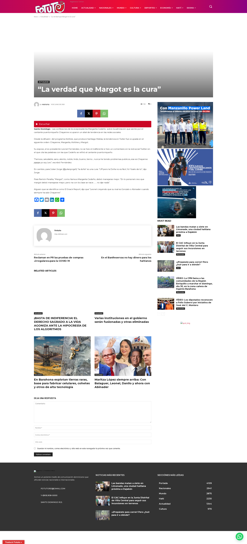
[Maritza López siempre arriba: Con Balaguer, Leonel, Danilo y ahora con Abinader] (123, 356)
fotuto (45, 104)
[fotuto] (37, 104)
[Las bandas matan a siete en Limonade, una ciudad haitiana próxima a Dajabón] (165, 231)
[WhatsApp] (104, 113)
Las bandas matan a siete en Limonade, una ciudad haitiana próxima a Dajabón (193, 229)
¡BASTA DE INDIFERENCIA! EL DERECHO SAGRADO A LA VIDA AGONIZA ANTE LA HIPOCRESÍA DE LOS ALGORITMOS (60, 323)
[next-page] (163, 314)
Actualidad (44, 17)
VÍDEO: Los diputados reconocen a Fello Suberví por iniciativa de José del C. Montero (194, 302)
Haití (178, 235)
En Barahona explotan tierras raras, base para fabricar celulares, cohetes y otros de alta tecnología (62, 383)
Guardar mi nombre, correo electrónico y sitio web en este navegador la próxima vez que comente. (78, 448)
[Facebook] (81, 113)
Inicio (36, 17)
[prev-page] (159, 314)
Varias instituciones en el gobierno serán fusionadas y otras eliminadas (122, 320)
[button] (210, 6)
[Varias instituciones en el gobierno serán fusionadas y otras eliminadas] (123, 295)
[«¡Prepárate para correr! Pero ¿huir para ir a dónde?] (165, 266)
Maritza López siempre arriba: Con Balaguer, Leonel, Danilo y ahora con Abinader (122, 383)
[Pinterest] (96, 113)
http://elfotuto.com (60, 234)
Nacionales (180, 254)
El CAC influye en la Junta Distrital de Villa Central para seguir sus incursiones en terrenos (192, 247)
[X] (89, 113)
